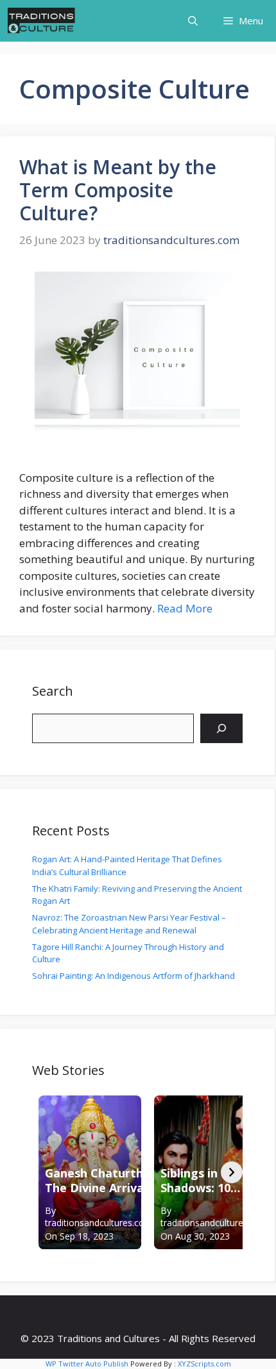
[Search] (221, 728)
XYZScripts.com (204, 1363)
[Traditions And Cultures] (41, 21)
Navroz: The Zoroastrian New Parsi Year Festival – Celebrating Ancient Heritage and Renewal (129, 924)
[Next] (232, 1172)
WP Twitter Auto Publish (87, 1363)
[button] (193, 21)
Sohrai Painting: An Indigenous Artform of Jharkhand (133, 975)
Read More (184, 608)
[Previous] (43, 1172)
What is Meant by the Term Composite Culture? (117, 190)
